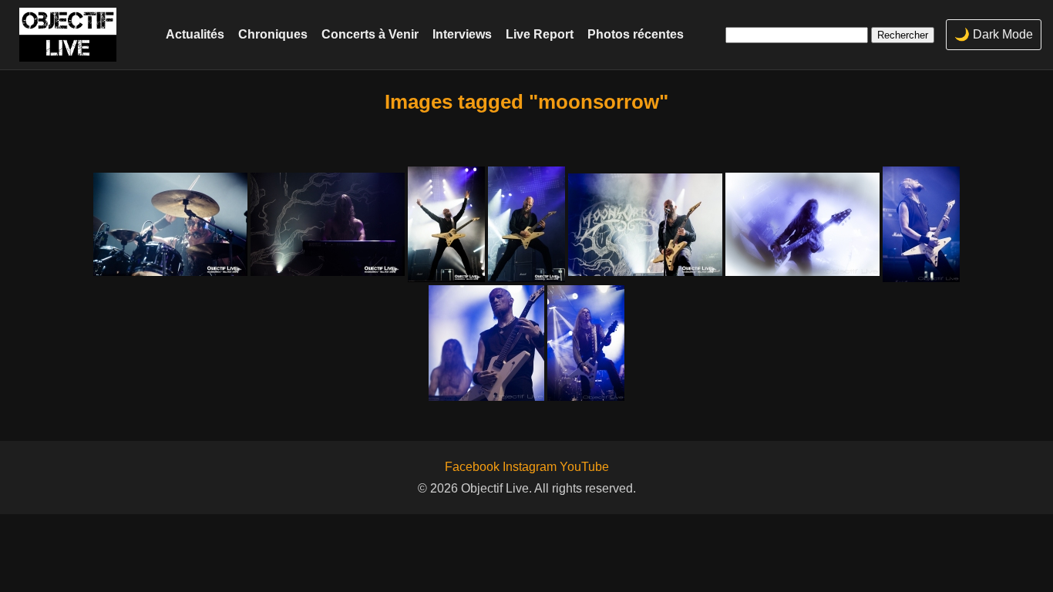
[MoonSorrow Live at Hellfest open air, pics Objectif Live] (170, 224)
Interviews (462, 34)
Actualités (195, 34)
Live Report (540, 34)
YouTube (584, 466)
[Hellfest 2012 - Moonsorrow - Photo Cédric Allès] (802, 224)
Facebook (472, 466)
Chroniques (273, 34)
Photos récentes (635, 34)
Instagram (530, 466)
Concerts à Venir (370, 34)
